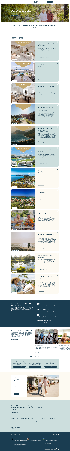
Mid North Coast (42, 130)
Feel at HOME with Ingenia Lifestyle (21, 330)
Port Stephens (42, 109)
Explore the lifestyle (14, 339)
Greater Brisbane (42, 257)
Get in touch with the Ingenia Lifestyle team (19, 379)
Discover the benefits (35, 366)
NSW (38, 45)
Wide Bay (41, 66)
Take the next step (35, 356)
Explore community (41, 57)
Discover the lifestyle (19, 366)
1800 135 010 (56, 434)
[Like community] (57, 42)
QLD (38, 66)
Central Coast (42, 172)
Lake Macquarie (42, 45)
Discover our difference (51, 366)
